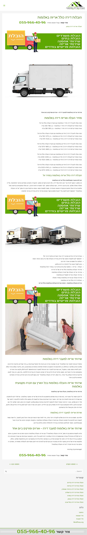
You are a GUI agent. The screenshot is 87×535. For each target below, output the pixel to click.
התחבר (81, 512)
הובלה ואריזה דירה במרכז (75, 495)
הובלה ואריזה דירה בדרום (75, 482)
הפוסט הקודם (72, 464)
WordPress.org (78, 522)
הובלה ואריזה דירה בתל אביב (74, 502)
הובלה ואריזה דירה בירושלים (74, 492)
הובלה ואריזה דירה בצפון (74, 26)
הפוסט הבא (14, 464)
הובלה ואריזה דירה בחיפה (75, 486)
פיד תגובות (79, 519)
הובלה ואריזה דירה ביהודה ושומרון (72, 489)
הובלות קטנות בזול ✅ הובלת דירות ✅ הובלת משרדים (76, 8)
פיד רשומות (79, 516)
